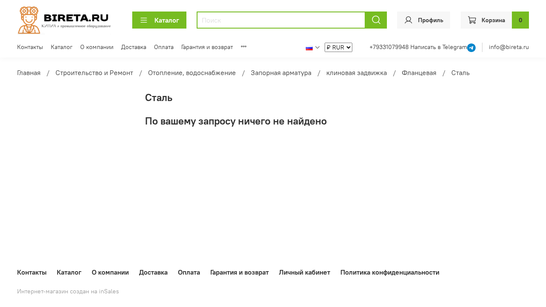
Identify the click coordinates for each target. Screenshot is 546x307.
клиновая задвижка (356, 72)
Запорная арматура (281, 72)
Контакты (30, 47)
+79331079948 (389, 47)
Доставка (133, 47)
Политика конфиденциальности (389, 272)
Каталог (166, 20)
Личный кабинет (304, 272)
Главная (29, 72)
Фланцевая (419, 72)
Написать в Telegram (438, 47)
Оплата (164, 47)
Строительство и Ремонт (94, 72)
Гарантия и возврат (207, 47)
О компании (96, 47)
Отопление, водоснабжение (192, 72)
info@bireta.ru (509, 47)
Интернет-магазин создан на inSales (68, 291)
